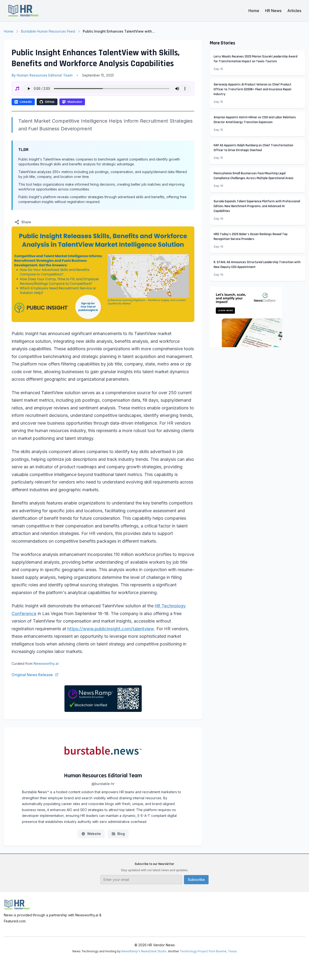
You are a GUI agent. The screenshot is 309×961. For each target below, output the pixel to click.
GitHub (50, 102)
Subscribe (196, 879)
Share (26, 222)
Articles (294, 10)
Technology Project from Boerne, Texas (208, 951)
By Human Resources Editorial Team (42, 75)
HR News (273, 10)
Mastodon (75, 102)
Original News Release (32, 674)
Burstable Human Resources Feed (48, 31)
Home (253, 10)
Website (94, 834)
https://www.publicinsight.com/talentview (110, 628)
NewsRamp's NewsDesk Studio (144, 951)
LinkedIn (26, 102)
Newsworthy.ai (46, 663)
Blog (121, 834)
